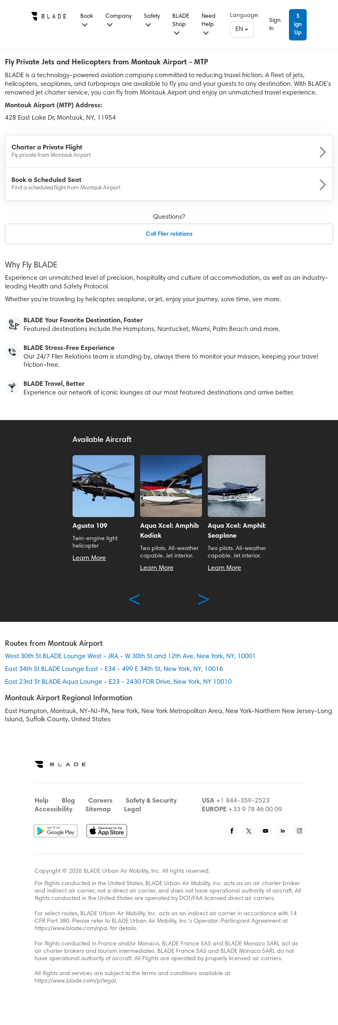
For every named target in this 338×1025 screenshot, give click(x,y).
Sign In (275, 25)
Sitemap (98, 809)
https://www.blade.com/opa (71, 929)
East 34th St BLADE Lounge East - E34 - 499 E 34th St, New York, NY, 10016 (114, 669)
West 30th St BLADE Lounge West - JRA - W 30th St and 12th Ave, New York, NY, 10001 (130, 656)
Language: (244, 16)
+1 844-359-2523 (243, 801)
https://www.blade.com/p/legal (75, 981)
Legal (132, 809)
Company (118, 16)
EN (240, 29)
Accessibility (53, 809)
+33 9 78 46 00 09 (255, 809)
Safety (152, 16)
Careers (100, 801)
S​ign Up (298, 25)
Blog (68, 801)
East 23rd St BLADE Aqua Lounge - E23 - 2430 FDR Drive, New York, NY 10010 (118, 682)
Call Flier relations (169, 234)
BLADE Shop (180, 21)
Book (86, 16)
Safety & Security (151, 801)
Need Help (209, 21)
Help (42, 801)
